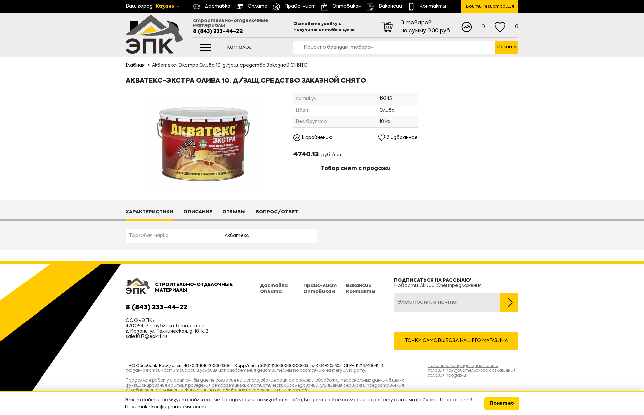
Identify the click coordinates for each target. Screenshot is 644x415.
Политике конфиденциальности (165, 407)
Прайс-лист (320, 285)
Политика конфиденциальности (463, 366)
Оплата (271, 291)
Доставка (274, 285)
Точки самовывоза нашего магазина (456, 340)
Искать (506, 47)
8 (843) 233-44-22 (218, 31)
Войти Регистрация (490, 6)
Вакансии (359, 285)
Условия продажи (447, 376)
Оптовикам (319, 291)
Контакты (360, 291)
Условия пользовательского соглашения (472, 371)
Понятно (502, 403)
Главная (135, 65)
